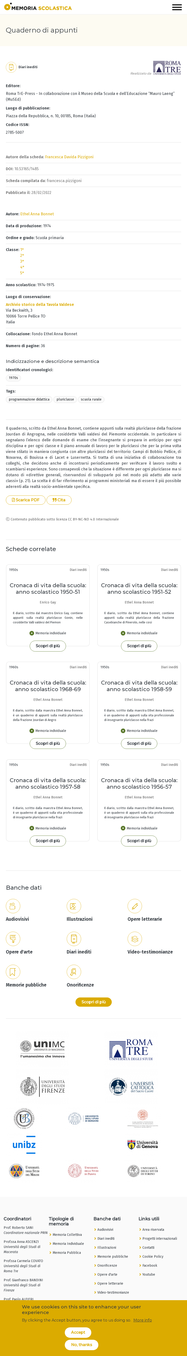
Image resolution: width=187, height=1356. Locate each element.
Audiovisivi (105, 1230)
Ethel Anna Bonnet (37, 214)
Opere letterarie (110, 1283)
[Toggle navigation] (177, 8)
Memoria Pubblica (67, 1253)
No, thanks (81, 1344)
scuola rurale (91, 399)
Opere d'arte (107, 1274)
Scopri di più (48, 646)
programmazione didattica (29, 399)
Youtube (148, 1274)
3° (22, 261)
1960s (13, 667)
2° (22, 255)
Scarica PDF (27, 500)
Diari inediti (105, 1239)
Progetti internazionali (159, 1239)
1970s (13, 378)
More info (142, 1320)
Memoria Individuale (68, 1244)
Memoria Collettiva (67, 1235)
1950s (13, 570)
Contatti (148, 1248)
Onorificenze (107, 1266)
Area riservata (153, 1230)
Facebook (149, 1266)
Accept (78, 1332)
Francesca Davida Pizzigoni (69, 157)
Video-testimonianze (113, 1292)
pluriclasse (65, 399)
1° (22, 249)
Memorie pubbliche (112, 1257)
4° (22, 267)
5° (22, 273)
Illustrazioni (106, 1248)
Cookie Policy (152, 1257)
